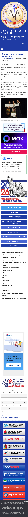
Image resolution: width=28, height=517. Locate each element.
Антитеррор (7, 250)
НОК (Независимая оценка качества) (14, 262)
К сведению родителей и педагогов (14, 273)
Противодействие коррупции (12, 255)
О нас (5, 275)
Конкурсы (6, 280)
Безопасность (7, 270)
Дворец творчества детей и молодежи (13, 32)
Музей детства (7, 285)
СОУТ (5, 265)
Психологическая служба (11, 267)
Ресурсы (6, 290)
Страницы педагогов (9, 257)
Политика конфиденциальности (10, 417)
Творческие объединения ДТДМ (13, 293)
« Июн (2, 415)
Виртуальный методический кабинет (14, 298)
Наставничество (8, 288)
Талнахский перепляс (13, 158)
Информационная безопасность (13, 252)
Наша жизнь (7, 278)
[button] (26, 43)
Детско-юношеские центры (11, 283)
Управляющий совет (9, 260)
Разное (5, 295)
